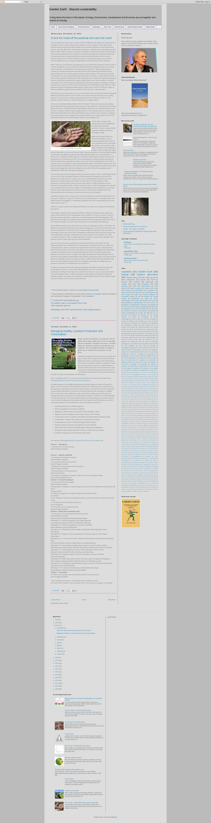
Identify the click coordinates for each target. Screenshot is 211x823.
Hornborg (134, 315)
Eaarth (138, 382)
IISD (131, 393)
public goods (149, 475)
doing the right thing (147, 446)
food (134, 284)
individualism (152, 458)
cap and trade (133, 434)
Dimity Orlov (138, 339)
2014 (57, 675)
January (60, 654)
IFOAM (132, 341)
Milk (146, 343)
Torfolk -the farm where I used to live (135, 226)
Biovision (130, 376)
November (60, 637)
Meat (134, 286)
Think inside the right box (61, 306)
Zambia (134, 317)
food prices (143, 358)
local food (124, 364)
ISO (150, 309)
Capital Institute (142, 378)
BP (130, 374)
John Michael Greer (136, 343)
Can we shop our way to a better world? (78, 710)
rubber (144, 479)
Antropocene (128, 309)
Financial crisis (146, 386)
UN (139, 347)
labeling (147, 460)
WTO (154, 347)
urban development (140, 487)
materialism (141, 466)
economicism (125, 450)
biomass (143, 352)
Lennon (123, 401)
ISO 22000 (138, 393)
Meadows (139, 403)
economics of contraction (138, 450)
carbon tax (124, 436)
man (136, 307)
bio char (126, 352)
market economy (135, 288)
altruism (130, 429)
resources (154, 307)
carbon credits (136, 319)
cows (132, 444)
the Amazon (144, 368)
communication (133, 440)
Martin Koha (124, 403)
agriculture (154, 277)
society (140, 313)
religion (133, 479)
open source (143, 470)
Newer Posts (55, 600)
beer (154, 429)
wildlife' (135, 491)
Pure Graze (146, 409)
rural (150, 479)
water (136, 294)
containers (145, 442)
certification (130, 280)
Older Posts (112, 600)
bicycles (139, 431)
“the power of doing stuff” (96, 269)
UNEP (132, 423)
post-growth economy (138, 305)
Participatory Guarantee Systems (148, 407)
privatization (139, 475)
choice (154, 436)
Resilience (127, 242)
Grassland (124, 315)
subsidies (136, 368)
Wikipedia (146, 425)
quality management (128, 313)
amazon (146, 350)
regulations (135, 323)
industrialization (125, 460)
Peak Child (142, 345)
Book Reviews (119, 27)
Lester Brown (132, 401)
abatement (133, 427)
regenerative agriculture (128, 337)
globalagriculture (137, 456)
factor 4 (138, 452)
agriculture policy (126, 350)
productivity (144, 307)
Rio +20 (136, 413)
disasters (129, 446)
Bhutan (123, 376)
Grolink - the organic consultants (134, 229)
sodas (123, 483)
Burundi (143, 376)
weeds (123, 491)
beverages (132, 431)
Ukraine (123, 425)
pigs (122, 475)
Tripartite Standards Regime (150, 421)
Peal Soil (125, 409)
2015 (57, 672)
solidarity (141, 483)
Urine (129, 425)
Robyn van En (125, 415)
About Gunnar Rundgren (66, 27)
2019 (57, 660)
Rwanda (152, 345)
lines (156, 462)
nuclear (153, 300)
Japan (147, 298)
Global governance (144, 327)
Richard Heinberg (126, 413)
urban (131, 487)
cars (149, 352)
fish (157, 452)
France (154, 386)
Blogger (114, 817)
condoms (143, 440)
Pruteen (138, 409)
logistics (146, 464)
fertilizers (151, 452)
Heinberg (124, 341)
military (156, 466)
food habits (126, 454)
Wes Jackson (137, 425)
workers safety (143, 491)
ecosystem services (128, 296)
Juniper (141, 397)
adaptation (143, 427)
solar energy (125, 294)
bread (125, 434)
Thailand (132, 419)
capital (142, 434)
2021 (57, 625)
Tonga (131, 421)
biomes (146, 431)
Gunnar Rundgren (151, 388)
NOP (154, 405)
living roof (126, 464)
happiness (142, 360)
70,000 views (69, 734)
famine (145, 452)
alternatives (138, 350)
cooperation (124, 444)
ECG (154, 380)
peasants (124, 366)
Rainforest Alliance (140, 411)
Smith (154, 415)
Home (53, 27)
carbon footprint (151, 434)
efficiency (132, 321)
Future (123, 388)
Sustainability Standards (128, 347)
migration (149, 466)
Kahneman (148, 397)
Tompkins (124, 421)
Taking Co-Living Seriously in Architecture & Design (139, 253)
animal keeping (139, 429)
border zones (154, 431)
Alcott (138, 372)
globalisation (139, 303)
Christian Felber (153, 378)
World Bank (154, 425)
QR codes (155, 409)
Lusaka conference (143, 401)
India (146, 341)
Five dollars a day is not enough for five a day (69, 303)
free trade (155, 331)
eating (125, 448)
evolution (124, 452)
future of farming (153, 454)
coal (155, 438)
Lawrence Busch (151, 399)
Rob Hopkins (152, 413)
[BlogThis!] (69, 318)
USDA (138, 423)
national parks (127, 468)
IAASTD (125, 393)
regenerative (143, 366)
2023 (57, 620)
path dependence (134, 472)
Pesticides (143, 315)
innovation (152, 360)
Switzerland (124, 419)
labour (156, 321)
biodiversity (134, 352)
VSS (149, 347)
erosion (156, 356)
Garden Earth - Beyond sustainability (73, 9)
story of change (151, 483)
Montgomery (147, 405)
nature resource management (145, 292)
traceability (124, 487)
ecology (148, 329)
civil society (131, 438)
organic (147, 288)
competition (150, 290)
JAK (157, 393)
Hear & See (107, 27)
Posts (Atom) (64, 603)
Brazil (123, 339)
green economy (126, 292)
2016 (57, 669)
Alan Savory (131, 372)
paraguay (124, 472)
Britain (136, 376)
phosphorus (133, 366)
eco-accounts (141, 448)
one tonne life (133, 470)
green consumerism (140, 311)
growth (143, 280)
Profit (132, 409)
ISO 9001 (146, 393)
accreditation (145, 317)
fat (124, 358)
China (137, 309)
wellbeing (144, 370)
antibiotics (155, 350)
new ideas (146, 468)
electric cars (152, 450)
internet (152, 311)
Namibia (123, 407)
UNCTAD (125, 423)
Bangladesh (137, 374)
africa (156, 309)
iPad (130, 458)
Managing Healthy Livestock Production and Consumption (76, 633)
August (59, 640)
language (153, 362)
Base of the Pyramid (149, 374)
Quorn (125, 411)
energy (125, 274)
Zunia (125, 427)
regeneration (125, 479)
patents (153, 364)
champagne (139, 436)
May (58, 645)
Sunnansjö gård (136, 417)
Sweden (153, 417)
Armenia (123, 374)
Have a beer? (69, 779)
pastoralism (143, 364)
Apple (154, 372)
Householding (154, 390)
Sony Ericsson (125, 417)
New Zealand (154, 343)
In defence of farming (72, 791)
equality (148, 356)
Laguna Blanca (133, 399)
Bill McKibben (152, 337)
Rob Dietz (143, 413)
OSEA (130, 407)
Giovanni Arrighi (138, 388)
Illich (152, 393)
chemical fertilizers (148, 294)
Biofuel (129, 303)
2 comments (55, 318)
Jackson (126, 395)
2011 (57, 683)
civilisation (153, 319)
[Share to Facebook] (73, 318)
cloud (149, 438)
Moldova (130, 405)
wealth (154, 489)
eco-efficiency (152, 448)
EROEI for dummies (139, 160)
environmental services (144, 321)
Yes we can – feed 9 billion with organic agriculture (81, 802)
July (58, 643)
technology (127, 325)
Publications (96, 27)
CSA (134, 378)
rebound (146, 477)
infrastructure (137, 460)
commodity (140, 354)
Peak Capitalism (129, 345)
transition (146, 296)
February (60, 651)
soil (139, 296)
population (124, 305)
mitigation (134, 364)
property (126, 323)
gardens (126, 456)
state (147, 313)
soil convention (131, 483)
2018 (57, 663)
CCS (124, 378)
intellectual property (127, 362)
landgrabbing (125, 462)
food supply (152, 358)
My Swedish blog (129, 224)
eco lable (132, 448)
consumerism (151, 354)
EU (154, 325)
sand (154, 479)
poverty (127, 290)
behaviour (124, 431)
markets (136, 282)
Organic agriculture (147, 274)
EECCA (123, 382)
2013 (57, 677)
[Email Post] (62, 318)
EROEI (147, 339)
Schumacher (146, 415)
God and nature (128, 150)
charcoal (147, 436)
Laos (142, 399)
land (154, 460)
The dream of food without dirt (74, 722)
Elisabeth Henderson (150, 384)
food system (137, 331)
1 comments (55, 590)
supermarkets (125, 485)
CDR (129, 378)
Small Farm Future (130, 258)
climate (124, 284)
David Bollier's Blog (131, 251)
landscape (150, 462)
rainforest (139, 477)
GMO (144, 309)
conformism (152, 440)
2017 (57, 666)
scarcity (129, 481)
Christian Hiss (127, 380)
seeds (135, 481)
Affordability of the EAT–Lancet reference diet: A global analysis (76, 310)
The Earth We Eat (83, 27)
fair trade (136, 300)
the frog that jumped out (149, 485)
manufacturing (131, 466)
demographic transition (128, 356)
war (149, 489)
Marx (132, 403)
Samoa (131, 329)
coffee (131, 354)
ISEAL (140, 341)
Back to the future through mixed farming (136, 260)
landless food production (138, 462)
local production (136, 464)
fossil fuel (147, 331)
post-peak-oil (130, 475)
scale (122, 481)
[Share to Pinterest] (75, 318)
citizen (123, 438)
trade (123, 303)
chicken (145, 319)
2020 (57, 657)
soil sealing (127, 368)
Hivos (132, 390)
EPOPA (131, 382)
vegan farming (131, 489)
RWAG (131, 411)
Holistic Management (142, 390)
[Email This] (66, 318)
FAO (154, 339)
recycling (153, 477)
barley (149, 429)
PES (135, 407)
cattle (131, 436)
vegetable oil (141, 489)
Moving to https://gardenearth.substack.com (69, 769)
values (136, 325)
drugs (156, 446)
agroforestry (152, 427)
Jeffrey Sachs (149, 395)
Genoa (130, 388)
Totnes (137, 421)
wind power (141, 337)
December (60, 628)
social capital (154, 366)
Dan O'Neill (136, 380)
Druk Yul (149, 380)
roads (138, 479)
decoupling (139, 444)
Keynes (156, 397)
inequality (145, 284)
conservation (125, 442)
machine (153, 464)
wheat (151, 370)
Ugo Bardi (153, 423)
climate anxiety (141, 438)
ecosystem (152, 305)
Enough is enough (126, 386)
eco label (140, 356)
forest (123, 360)
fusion (144, 454)
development (145, 286)
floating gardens (132, 358)
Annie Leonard (146, 372)
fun (122, 307)
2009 (57, 689)
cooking (153, 442)
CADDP (149, 376)
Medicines (147, 403)
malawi (147, 335)
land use (129, 307)
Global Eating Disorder (134, 27)
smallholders (154, 323)
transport (135, 370)
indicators (144, 458)
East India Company (149, 382)
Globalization (135, 298)
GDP (154, 313)
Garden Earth (150, 27)
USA (143, 347)
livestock (140, 335)
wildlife (129, 491)
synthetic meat (135, 485)
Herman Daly (125, 390)
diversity (136, 446)
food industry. (136, 454)
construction (135, 442)
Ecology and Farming (128, 327)
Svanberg (146, 417)
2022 (57, 623)
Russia (134, 415)
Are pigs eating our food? (73, 757)
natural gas (137, 468)
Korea (125, 399)
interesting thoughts (142, 362)
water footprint (145, 325)
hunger (150, 333)
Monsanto (138, 405)
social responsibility (150, 481)
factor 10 (131, 452)
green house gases (139, 333)
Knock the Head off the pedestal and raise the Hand (81, 38)
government (132, 360)
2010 (57, 686)
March (59, 648)
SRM (139, 415)
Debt (143, 380)
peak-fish (153, 472)
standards (149, 282)
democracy (139, 329)
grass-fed (148, 456)
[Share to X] (71, 318)
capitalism (126, 271)
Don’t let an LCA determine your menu (77, 746)
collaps (123, 440)
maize (123, 466)
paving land (145, 472)
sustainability (138, 290)
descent (147, 444)
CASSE (156, 376)
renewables (144, 323)
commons (127, 311)
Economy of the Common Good (131, 384)
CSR (129, 339)
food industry (127, 331)
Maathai (154, 401)
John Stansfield (132, 397)
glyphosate (127, 333)
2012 (57, 680)
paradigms (153, 470)
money (154, 335)
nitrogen (145, 300)
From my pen (126, 38)
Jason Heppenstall (136, 395)
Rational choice (152, 411)
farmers (155, 329)
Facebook (137, 386)
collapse (123, 321)
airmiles (123, 429)
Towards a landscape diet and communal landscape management (145, 125)
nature (156, 288)
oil (147, 303)
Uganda (145, 423)
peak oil (153, 303)
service (141, 481)
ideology (136, 458)
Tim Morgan (153, 419)
